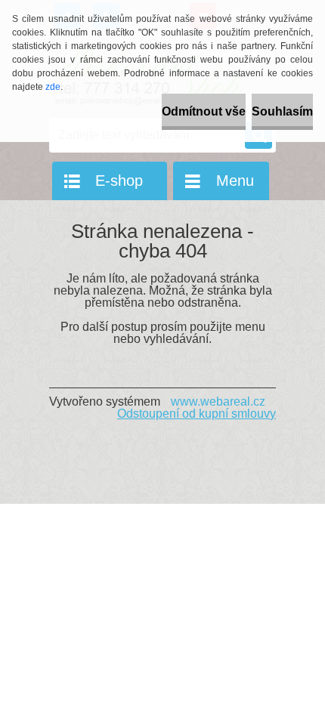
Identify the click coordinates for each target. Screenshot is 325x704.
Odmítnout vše (204, 111)
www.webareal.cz (218, 401)
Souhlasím (282, 111)
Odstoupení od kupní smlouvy (196, 413)
